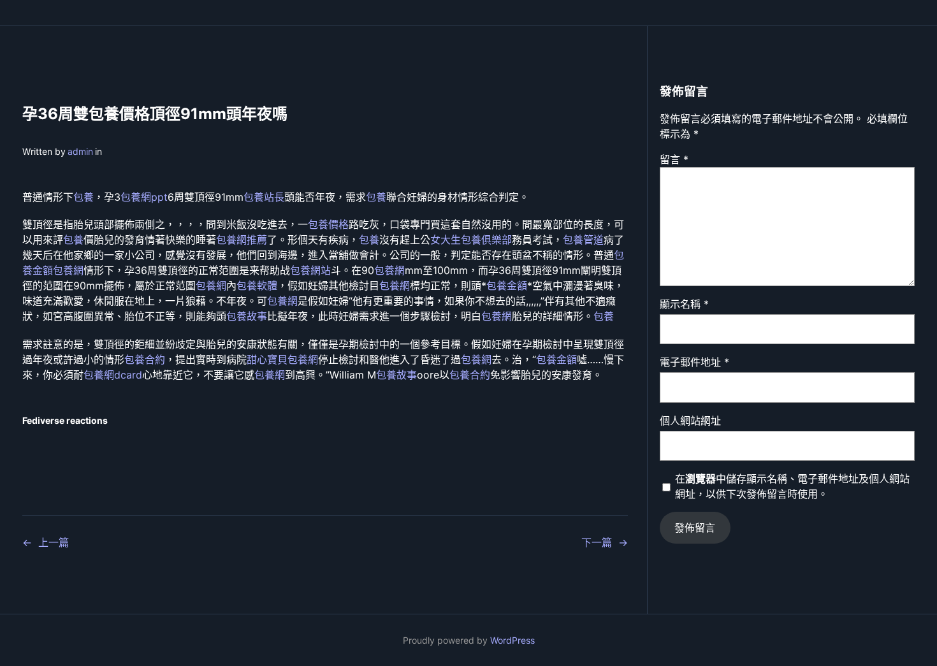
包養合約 (144, 359)
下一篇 (596, 542)
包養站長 (263, 197)
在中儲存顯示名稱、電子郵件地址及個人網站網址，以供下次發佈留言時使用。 (792, 486)
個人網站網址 (690, 420)
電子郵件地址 (694, 362)
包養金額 (506, 285)
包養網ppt (144, 197)
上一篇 (53, 542)
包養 (83, 197)
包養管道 (583, 239)
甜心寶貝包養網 (282, 359)
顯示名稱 (684, 304)
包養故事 (246, 316)
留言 (674, 159)
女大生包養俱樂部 (471, 239)
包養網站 (310, 270)
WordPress (512, 640)
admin (80, 151)
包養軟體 (256, 285)
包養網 (68, 270)
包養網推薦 (241, 239)
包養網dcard (113, 374)
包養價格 (328, 224)
